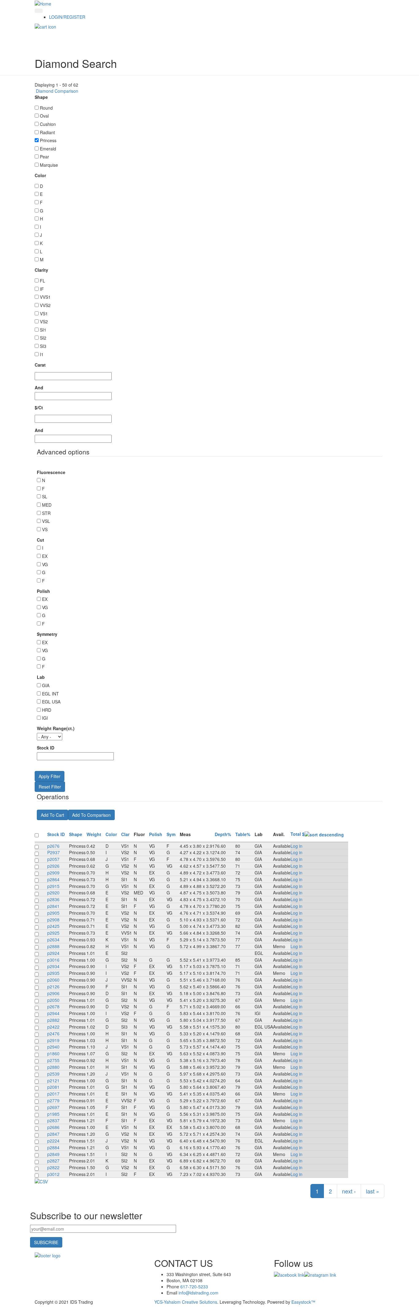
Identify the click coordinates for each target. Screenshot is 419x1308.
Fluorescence (51, 472)
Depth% (223, 834)
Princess (48, 140)
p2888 (53, 946)
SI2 (43, 338)
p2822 (53, 1167)
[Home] (43, 3)
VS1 (44, 313)
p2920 (53, 893)
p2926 (53, 866)
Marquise (49, 165)
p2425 (53, 926)
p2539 (53, 1074)
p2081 (53, 1087)
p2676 (53, 846)
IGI (45, 718)
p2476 (53, 1033)
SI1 (43, 330)
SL (44, 496)
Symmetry (47, 634)
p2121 (53, 1080)
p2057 (53, 859)
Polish (43, 591)
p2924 (53, 953)
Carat (40, 365)
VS (45, 529)
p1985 (53, 1114)
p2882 (53, 1020)
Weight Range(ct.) (56, 728)
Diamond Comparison (56, 91)
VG (45, 564)
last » (372, 1191)
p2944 (53, 1013)
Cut (40, 540)
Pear (44, 157)
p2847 (53, 1134)
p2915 (53, 886)
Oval (44, 116)
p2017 (53, 1094)
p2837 (53, 1120)
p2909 (53, 873)
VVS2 (45, 305)
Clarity (41, 270)
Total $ (297, 834)
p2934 (53, 966)
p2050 (53, 1000)
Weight (93, 834)
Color (40, 175)
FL (42, 281)
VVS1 (45, 297)
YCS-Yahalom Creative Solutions (185, 1302)
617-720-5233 (194, 1286)
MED (47, 505)
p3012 (53, 1174)
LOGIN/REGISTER (67, 17)
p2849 (53, 1154)
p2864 (53, 879)
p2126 (53, 986)
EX (45, 556)
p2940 (53, 1047)
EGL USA (51, 702)
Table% (242, 834)
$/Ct (39, 407)
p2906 (53, 993)
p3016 (53, 960)
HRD (46, 710)
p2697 (53, 1107)
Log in (296, 846)
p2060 (53, 980)
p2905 (53, 913)
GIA (45, 685)
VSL (46, 521)
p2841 (53, 906)
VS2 (44, 321)
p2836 (53, 899)
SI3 (43, 346)
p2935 (53, 973)
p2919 (53, 1040)
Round (46, 108)
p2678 (53, 1006)
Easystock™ (303, 1302)
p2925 (53, 933)
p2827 (53, 1161)
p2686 (53, 1127)
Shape (41, 97)
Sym (171, 834)
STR (46, 513)
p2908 (53, 920)
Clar (125, 834)
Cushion (48, 124)
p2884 (53, 1147)
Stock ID (45, 748)
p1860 (53, 1053)
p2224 (53, 1141)
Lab (41, 677)
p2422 (53, 1027)
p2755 (53, 1060)
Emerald (48, 149)
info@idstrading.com (198, 1293)
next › (349, 1191)
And (39, 387)
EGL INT (50, 694)
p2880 (53, 1067)
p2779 (53, 1100)
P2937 (53, 852)
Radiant (47, 132)
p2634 (53, 939)
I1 (42, 354)
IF (42, 289)
